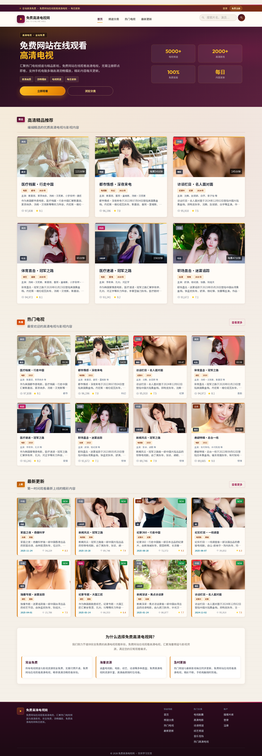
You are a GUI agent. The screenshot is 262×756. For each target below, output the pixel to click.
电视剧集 (199, 714)
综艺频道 (199, 730)
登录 (225, 8)
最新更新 (146, 19)
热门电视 (130, 19)
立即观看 (42, 91)
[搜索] (241, 17)
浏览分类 (90, 91)
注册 (226, 725)
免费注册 (236, 8)
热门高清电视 (201, 741)
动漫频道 (199, 725)
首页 (100, 19)
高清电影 (199, 720)
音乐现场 (199, 736)
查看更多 (237, 322)
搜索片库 (229, 714)
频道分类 (113, 19)
